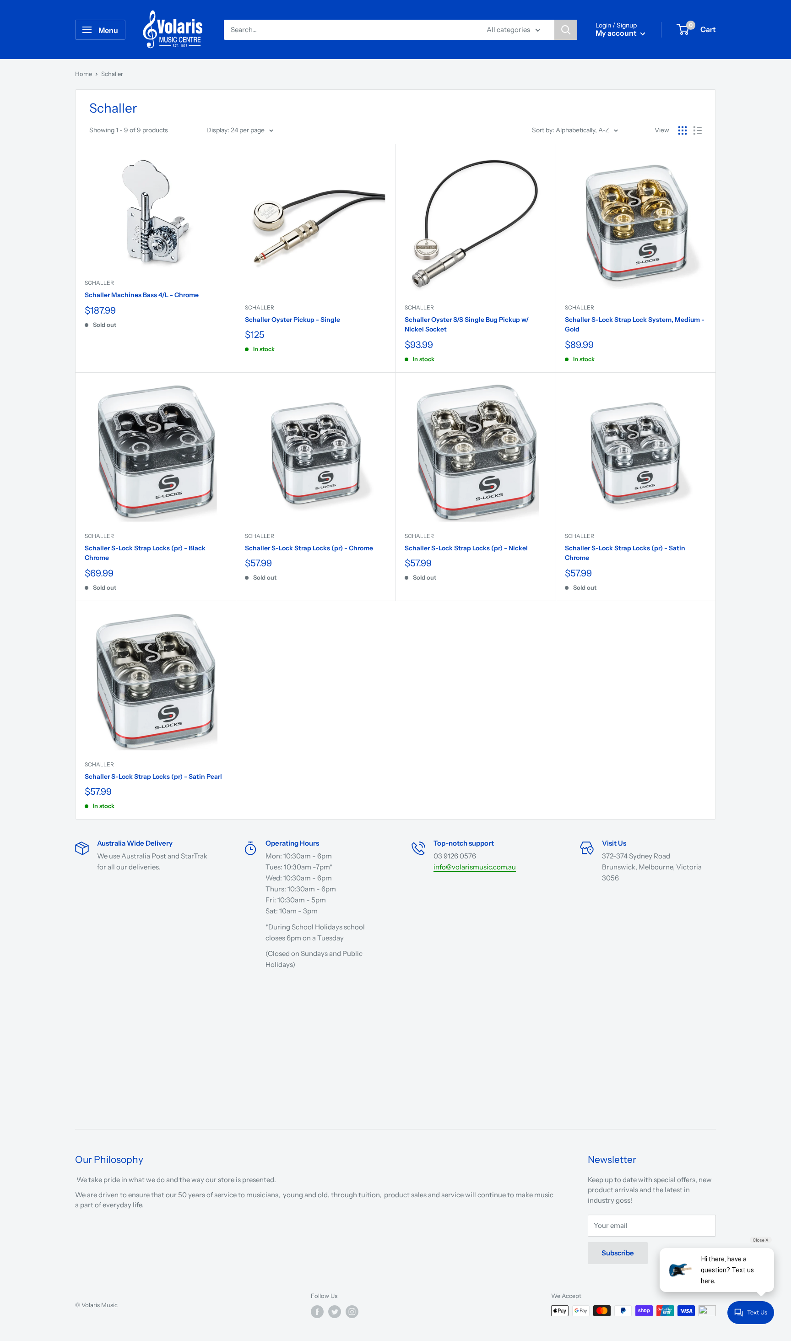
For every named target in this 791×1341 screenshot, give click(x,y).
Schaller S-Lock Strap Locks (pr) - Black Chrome (145, 553)
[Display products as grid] (682, 130)
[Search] (565, 30)
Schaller (99, 282)
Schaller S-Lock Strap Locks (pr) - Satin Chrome (625, 553)
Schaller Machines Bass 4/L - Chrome (142, 295)
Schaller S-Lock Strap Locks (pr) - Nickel (466, 548)
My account (617, 33)
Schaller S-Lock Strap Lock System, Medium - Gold (634, 324)
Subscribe (617, 1253)
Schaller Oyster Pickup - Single (292, 319)
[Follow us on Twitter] (334, 1311)
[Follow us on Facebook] (317, 1311)
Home (83, 73)
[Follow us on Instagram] (352, 1311)
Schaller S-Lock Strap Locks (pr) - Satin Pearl (153, 776)
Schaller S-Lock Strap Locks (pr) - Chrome (309, 548)
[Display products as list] (697, 130)
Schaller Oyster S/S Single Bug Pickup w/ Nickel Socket (467, 324)
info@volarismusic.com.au (474, 867)
